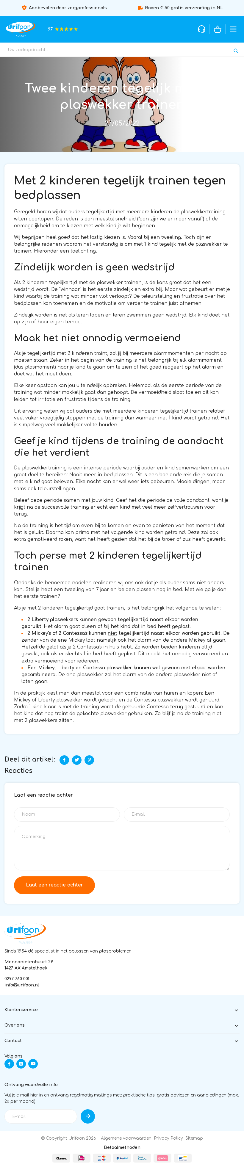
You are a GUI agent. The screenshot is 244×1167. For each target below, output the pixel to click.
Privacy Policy (168, 1138)
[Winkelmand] (217, 29)
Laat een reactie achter (54, 885)
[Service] (202, 29)
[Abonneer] (88, 1116)
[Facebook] (64, 760)
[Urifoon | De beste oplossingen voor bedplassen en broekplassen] (20, 29)
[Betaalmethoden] (61, 1158)
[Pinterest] (89, 760)
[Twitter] (77, 760)
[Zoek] (236, 51)
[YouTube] (33, 1064)
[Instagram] (21, 1064)
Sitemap (194, 1138)
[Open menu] (233, 29)
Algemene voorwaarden (126, 1138)
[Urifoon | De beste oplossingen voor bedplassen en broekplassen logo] (25, 933)
